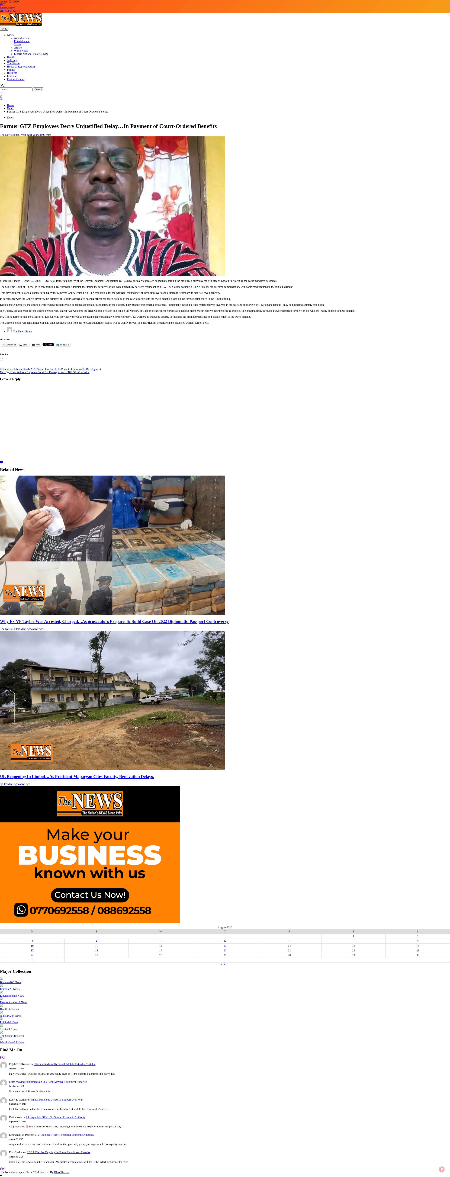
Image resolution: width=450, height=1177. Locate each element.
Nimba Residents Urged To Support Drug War (57, 1099)
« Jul (223, 964)
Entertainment (22, 41)
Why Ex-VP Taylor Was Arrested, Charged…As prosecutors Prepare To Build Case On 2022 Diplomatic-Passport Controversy (114, 621)
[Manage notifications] (442, 1169)
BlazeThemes (61, 1172)
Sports (17, 44)
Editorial (12, 76)
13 (225, 945)
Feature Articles (15, 79)
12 (160, 945)
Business (12, 72)
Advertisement (22, 38)
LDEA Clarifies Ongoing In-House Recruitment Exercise (58, 1152)
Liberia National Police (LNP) (31, 53)
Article (18, 47)
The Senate (13, 63)
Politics (11, 69)
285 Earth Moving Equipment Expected (65, 1081)
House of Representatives (21, 66)
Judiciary (12, 60)
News (10, 34)
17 (32, 950)
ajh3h (3, 783)
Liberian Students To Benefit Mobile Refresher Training (65, 1064)
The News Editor (9, 134)
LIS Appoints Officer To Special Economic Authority (55, 1117)
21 (289, 950)
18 (96, 950)
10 (32, 945)
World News (21, 50)
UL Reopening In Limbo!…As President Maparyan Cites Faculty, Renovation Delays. (77, 776)
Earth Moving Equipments (23, 1081)
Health (10, 57)
